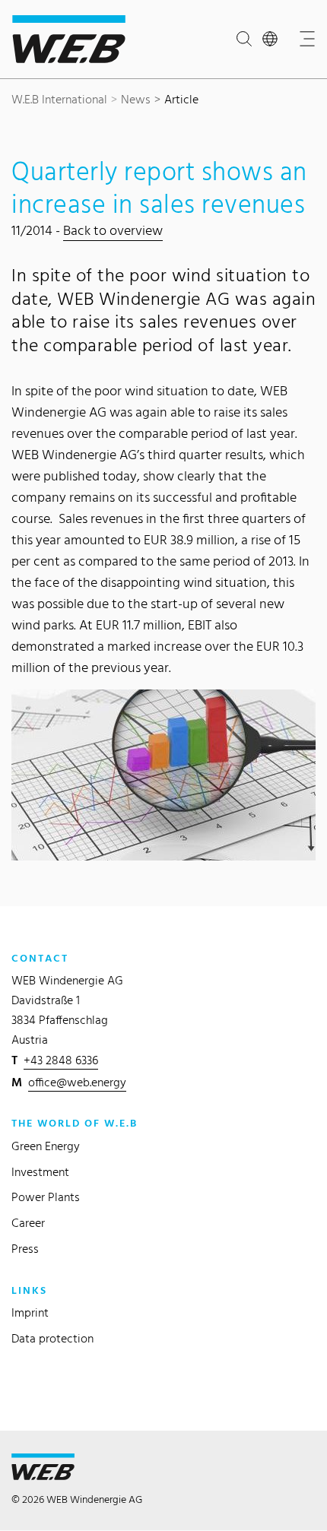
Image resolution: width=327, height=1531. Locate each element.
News (136, 99)
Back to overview (113, 229)
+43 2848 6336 (61, 1060)
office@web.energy (77, 1082)
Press (25, 1249)
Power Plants (45, 1197)
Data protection (52, 1338)
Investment (40, 1172)
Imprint (30, 1312)
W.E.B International (59, 99)
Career (28, 1223)
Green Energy (45, 1146)
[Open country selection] (273, 39)
